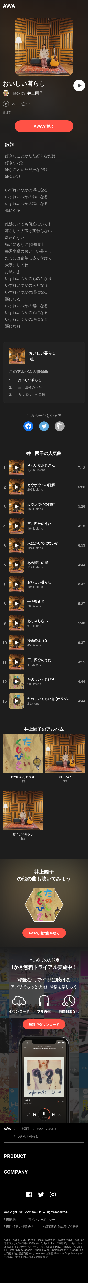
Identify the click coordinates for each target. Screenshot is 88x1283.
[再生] (79, 85)
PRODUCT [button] (15, 1156)
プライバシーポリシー (40, 1219)
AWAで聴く (44, 126)
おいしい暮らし (42, 353)
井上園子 (35, 93)
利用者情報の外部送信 (18, 1226)
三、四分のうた (30, 387)
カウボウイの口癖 (31, 394)
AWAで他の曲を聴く (44, 932)
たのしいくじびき (22, 776)
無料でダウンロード (44, 1024)
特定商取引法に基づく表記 (60, 1226)
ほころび (65, 776)
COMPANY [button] (16, 1172)
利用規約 (10, 1219)
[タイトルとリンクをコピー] (60, 426)
